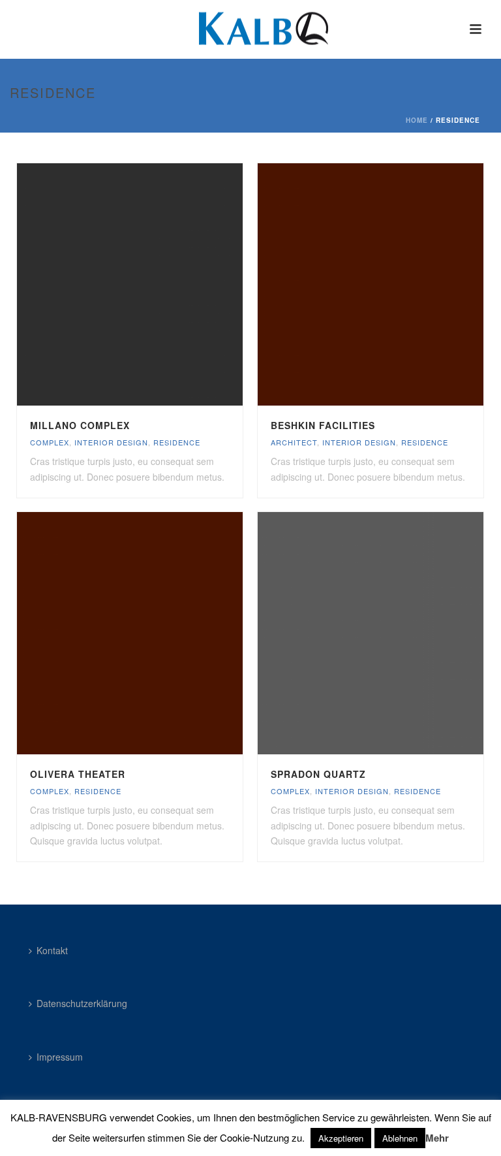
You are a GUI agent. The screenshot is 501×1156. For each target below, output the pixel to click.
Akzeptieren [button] (340, 1138)
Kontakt (52, 950)
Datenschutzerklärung (82, 1003)
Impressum (60, 1056)
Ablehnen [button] (400, 1138)
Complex (49, 442)
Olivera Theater (77, 773)
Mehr (437, 1138)
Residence (176, 442)
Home (417, 120)
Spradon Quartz (318, 773)
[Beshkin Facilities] (397, 284)
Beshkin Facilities (323, 425)
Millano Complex (80, 425)
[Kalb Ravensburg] (250, 29)
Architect (294, 442)
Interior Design (111, 442)
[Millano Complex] (157, 284)
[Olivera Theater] (157, 633)
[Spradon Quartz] (397, 633)
